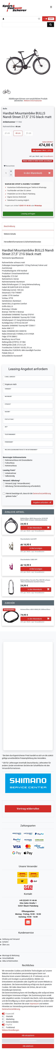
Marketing (10, 1019)
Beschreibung (9, 226)
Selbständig (10, 476)
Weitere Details (10, 234)
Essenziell (10, 1014)
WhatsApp (38, 206)
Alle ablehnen (28, 1046)
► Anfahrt (4, 942)
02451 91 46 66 (25, 206)
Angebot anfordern (40, 502)
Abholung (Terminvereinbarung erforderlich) (23, 486)
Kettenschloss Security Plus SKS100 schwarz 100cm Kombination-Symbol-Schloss (35, 580)
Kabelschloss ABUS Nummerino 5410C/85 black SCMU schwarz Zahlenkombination (34, 519)
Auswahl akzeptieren (28, 1041)
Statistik (9, 1016)
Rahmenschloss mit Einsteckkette (18, 460)
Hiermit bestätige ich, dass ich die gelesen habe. (28, 494)
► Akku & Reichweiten (9, 961)
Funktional (10, 1027)
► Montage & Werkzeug (9, 955)
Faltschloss (9, 463)
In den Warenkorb (33, 173)
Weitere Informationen (33, 101)
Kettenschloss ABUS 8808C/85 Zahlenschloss (35, 609)
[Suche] (50, 24)
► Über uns (4, 945)
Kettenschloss (11, 466)
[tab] (28, 226)
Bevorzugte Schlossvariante (14, 457)
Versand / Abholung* (11, 480)
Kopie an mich (11, 384)
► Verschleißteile (7, 958)
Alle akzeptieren (28, 1035)
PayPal (9, 1025)
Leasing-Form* (9, 470)
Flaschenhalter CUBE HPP (28, 559)
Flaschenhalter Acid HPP (28, 539)
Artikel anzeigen (35, 548)
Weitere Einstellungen (10, 1030)
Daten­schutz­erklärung (11, 1009)
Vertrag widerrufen (28, 808)
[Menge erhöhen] (11, 171)
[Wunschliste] (39, 18)
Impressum (34, 1004)
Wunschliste (9, 166)
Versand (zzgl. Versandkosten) (17, 483)
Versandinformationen (11, 768)
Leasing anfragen (28, 214)
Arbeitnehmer (10, 473)
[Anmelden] (3, 18)
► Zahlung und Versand (10, 939)
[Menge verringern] (11, 175)
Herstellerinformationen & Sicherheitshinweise (22, 242)
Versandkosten (48, 156)
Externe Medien (12, 1022)
